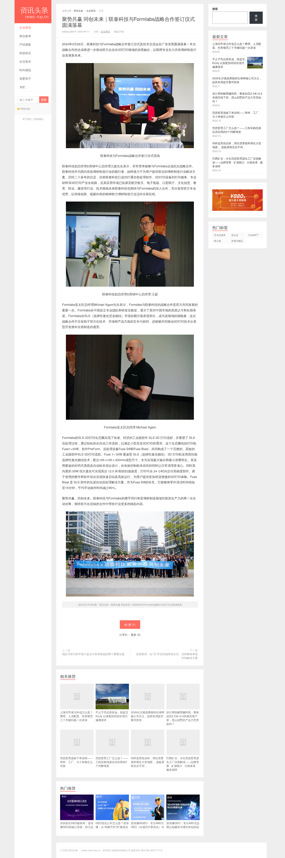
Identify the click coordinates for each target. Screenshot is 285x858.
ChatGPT (253, 235)
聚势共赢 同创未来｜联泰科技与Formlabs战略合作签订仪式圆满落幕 (146, 604)
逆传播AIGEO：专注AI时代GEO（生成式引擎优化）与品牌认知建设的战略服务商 (147, 827)
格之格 (217, 240)
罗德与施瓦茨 (237, 241)
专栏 (22, 87)
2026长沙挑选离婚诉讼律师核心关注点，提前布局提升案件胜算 (147, 716)
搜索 (215, 9)
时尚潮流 (25, 70)
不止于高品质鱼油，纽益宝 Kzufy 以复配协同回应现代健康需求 (112, 716)
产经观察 (25, 44)
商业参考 (25, 36)
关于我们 (27, 118)
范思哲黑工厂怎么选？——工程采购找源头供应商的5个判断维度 (112, 762)
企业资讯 (25, 27)
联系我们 (39, 118)
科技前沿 (25, 53)
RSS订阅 (25, 108)
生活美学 (25, 61)
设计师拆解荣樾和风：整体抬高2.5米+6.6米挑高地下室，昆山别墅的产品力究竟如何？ (182, 718)
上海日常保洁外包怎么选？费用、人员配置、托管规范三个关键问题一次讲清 (76, 716)
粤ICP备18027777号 (152, 850)
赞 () (131, 624)
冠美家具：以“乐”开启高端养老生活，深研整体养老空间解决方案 (167, 656)
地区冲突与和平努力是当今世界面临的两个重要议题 (93, 654)
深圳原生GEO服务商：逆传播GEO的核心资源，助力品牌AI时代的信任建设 (76, 827)
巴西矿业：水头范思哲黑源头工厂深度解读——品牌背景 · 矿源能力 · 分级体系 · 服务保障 (182, 764)
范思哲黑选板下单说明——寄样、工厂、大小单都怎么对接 (76, 762)
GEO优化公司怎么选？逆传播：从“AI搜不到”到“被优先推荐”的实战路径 (112, 827)
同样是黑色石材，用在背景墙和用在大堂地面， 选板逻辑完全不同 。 (147, 762)
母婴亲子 (25, 78)
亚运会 (234, 235)
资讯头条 (33, 11)
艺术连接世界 (220, 235)
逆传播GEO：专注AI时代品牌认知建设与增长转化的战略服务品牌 (182, 827)
